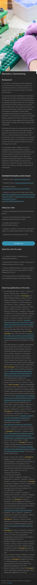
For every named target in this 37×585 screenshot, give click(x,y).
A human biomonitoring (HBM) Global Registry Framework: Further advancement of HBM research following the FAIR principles (18, 373)
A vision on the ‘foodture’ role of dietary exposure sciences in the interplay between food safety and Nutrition (19, 336)
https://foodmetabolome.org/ (24, 183)
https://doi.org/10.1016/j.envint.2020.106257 (18, 424)
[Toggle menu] (34, 3)
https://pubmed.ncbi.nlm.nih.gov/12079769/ (15, 189)
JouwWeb (9, 582)
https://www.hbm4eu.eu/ (22, 179)
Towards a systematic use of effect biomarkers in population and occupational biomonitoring (19, 418)
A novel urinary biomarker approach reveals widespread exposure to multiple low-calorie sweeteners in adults (19, 449)
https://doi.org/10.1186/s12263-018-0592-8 (18, 510)
